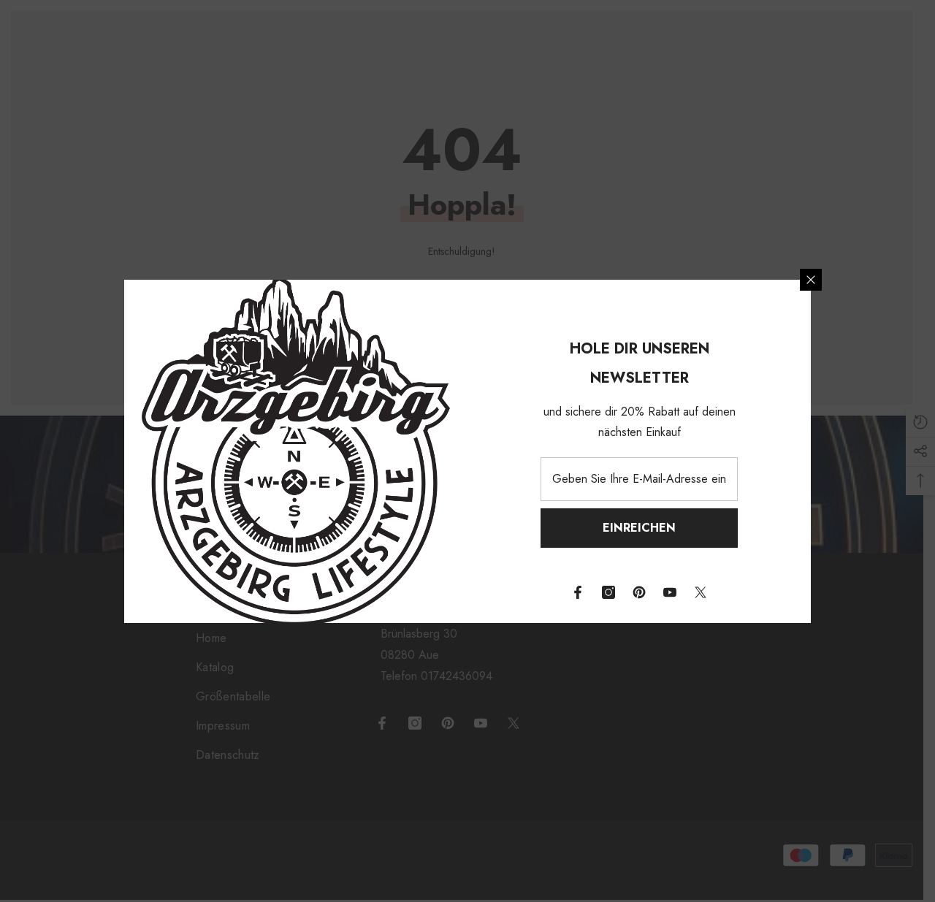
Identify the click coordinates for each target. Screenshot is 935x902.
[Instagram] (608, 592)
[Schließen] (811, 280)
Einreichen (639, 527)
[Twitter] (700, 592)
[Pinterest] (639, 592)
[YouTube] (669, 592)
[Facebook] (577, 592)
